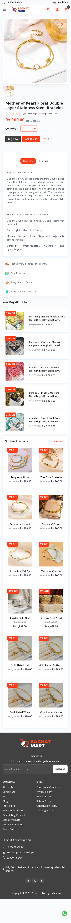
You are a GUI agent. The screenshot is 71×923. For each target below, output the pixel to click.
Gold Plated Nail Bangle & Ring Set (20, 665)
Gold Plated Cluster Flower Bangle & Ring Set (51, 712)
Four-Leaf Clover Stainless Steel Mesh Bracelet (51, 524)
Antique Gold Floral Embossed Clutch (51, 618)
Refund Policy (44, 796)
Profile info (9, 805)
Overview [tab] (28, 160)
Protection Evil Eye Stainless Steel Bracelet (20, 571)
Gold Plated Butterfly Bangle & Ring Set (51, 665)
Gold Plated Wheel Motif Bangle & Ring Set (20, 712)
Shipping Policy (44, 810)
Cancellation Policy (46, 805)
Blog (5, 801)
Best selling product (14, 815)
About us (8, 787)
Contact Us (9, 791)
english (62, 2)
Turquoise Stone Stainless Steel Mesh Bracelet (20, 477)
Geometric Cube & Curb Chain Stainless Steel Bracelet (20, 524)
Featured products (13, 810)
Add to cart (31, 138)
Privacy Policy (44, 791)
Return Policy (43, 801)
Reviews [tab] (43, 160)
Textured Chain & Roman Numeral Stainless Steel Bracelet (51, 571)
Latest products (11, 819)
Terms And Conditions (48, 787)
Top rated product (13, 824)
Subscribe (60, 768)
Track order (9, 829)
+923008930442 (15, 2)
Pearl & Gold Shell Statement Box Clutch (20, 618)
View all (59, 441)
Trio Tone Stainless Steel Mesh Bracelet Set (51, 477)
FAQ (5, 796)
